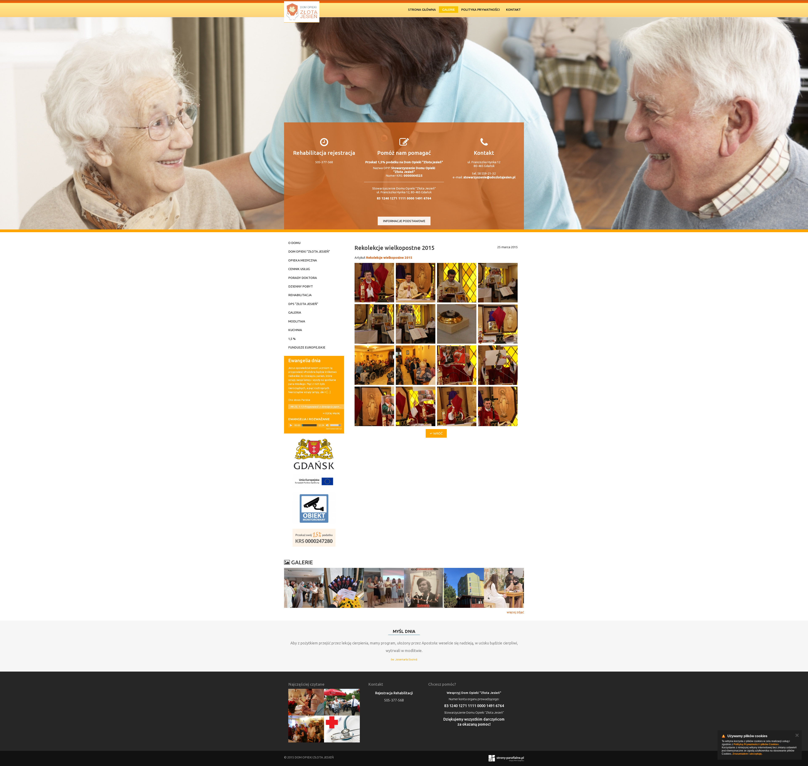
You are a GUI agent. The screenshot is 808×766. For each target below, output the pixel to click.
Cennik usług (299, 269)
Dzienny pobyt (300, 286)
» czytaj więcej (331, 413)
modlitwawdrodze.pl (334, 429)
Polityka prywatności (480, 9)
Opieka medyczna (302, 260)
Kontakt (513, 9)
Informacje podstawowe (404, 221)
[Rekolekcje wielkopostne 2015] (374, 282)
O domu (294, 243)
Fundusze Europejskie (306, 347)
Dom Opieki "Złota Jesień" (309, 251)
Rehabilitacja (300, 295)
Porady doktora (302, 278)
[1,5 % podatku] (314, 538)
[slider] (336, 425)
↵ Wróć (436, 433)
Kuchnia (295, 330)
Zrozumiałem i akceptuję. (747, 753)
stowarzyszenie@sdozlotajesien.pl (489, 177)
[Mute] (327, 425)
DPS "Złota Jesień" (303, 304)
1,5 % (292, 339)
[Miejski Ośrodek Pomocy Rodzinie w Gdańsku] (314, 454)
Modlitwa (296, 321)
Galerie (448, 9)
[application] (315, 425)
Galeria (294, 312)
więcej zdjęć (515, 612)
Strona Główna (422, 9)
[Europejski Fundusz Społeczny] (314, 481)
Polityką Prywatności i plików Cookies (756, 744)
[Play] (291, 425)
